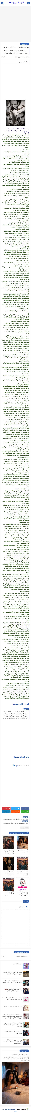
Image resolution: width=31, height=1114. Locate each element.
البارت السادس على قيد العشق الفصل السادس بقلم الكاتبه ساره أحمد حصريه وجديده (15, 718)
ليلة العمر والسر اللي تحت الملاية (20, 1054)
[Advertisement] (15, 24)
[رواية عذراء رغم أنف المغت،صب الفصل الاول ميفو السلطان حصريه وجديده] (8, 842)
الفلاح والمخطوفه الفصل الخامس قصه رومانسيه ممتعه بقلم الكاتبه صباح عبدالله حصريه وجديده (9, 895)
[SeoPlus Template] (28, 1109)
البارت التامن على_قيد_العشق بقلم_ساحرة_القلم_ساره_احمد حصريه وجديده (15, 716)
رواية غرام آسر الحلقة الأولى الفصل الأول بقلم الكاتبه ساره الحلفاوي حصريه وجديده (23, 895)
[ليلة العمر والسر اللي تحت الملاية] (22, 842)
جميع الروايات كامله (17, 964)
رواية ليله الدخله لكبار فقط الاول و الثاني (13, 1006)
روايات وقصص (25, 44)
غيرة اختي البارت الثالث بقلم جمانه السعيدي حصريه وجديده (8, 872)
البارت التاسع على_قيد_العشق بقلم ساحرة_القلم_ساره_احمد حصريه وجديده (15, 713)
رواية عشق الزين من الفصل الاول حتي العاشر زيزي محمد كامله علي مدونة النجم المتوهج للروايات (12, 1041)
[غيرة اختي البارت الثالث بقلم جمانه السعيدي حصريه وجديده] (8, 863)
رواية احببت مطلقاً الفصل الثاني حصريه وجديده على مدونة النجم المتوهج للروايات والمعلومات (12, 1024)
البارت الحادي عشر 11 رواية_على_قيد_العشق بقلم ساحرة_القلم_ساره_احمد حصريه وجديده (15, 711)
